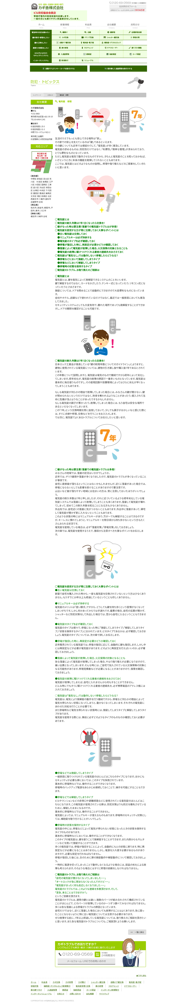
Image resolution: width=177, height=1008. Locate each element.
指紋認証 (112, 54)
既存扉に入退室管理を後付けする (119, 68)
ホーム (33, 982)
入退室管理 (65, 54)
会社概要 (90, 993)
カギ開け (82, 982)
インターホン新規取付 (110, 989)
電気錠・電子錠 (88, 42)
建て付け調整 (137, 47)
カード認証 (137, 54)
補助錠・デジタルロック (112, 42)
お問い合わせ (75, 993)
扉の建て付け (36, 989)
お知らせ (50, 95)
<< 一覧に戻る (137, 932)
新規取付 (65, 60)
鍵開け (65, 32)
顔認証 (88, 54)
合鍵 (89, 32)
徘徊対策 (136, 37)
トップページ (37, 95)
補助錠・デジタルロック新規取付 (57, 986)
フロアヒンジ (88, 47)
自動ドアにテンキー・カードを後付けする (60, 68)
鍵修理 (112, 32)
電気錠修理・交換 (83, 986)
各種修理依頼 (136, 32)
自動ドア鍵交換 (65, 42)
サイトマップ (104, 993)
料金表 (44, 982)
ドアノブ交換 (89, 37)
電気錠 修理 (64, 95)
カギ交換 (65, 37)
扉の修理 (65, 47)
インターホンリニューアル (41, 993)
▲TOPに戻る (141, 975)
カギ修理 (69, 982)
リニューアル (88, 60)
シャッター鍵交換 (113, 37)
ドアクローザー (112, 47)
